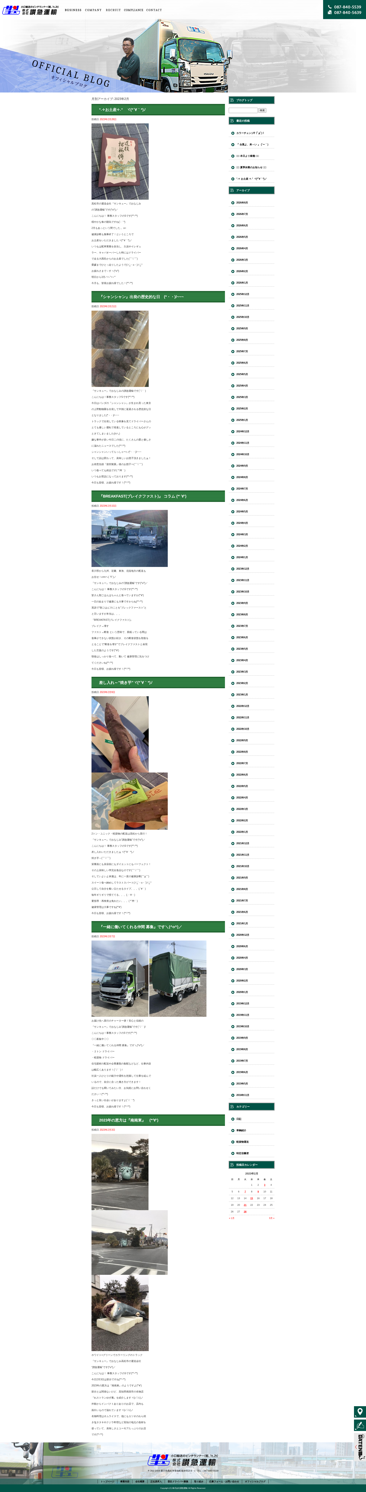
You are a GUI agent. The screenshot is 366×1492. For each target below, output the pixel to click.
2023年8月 (242, 614)
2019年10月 (242, 1026)
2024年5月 (242, 511)
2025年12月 (242, 294)
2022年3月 (242, 809)
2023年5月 (242, 648)
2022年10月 (242, 729)
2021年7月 (242, 900)
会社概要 (93, 10)
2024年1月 (242, 557)
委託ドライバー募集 (178, 1481)
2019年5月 (242, 1083)
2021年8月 (242, 889)
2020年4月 (242, 957)
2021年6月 (242, 912)
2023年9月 (242, 603)
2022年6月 (242, 774)
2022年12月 (242, 706)
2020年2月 (242, 980)
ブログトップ (244, 100)
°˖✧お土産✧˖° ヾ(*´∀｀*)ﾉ (122, 110)
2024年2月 (242, 545)
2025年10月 (242, 317)
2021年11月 (242, 854)
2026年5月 (242, 237)
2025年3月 (242, 397)
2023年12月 (242, 568)
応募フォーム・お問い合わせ (154, 10)
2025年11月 (242, 305)
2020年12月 (242, 934)
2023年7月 (242, 626)
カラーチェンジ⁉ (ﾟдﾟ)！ (250, 133)
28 (245, 1211)
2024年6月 (242, 500)
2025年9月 (242, 328)
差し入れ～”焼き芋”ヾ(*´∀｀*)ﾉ (125, 682)
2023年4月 (242, 660)
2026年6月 (242, 225)
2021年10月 (242, 866)
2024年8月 (242, 477)
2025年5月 (242, 374)
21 (245, 1205)
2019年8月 (242, 1049)
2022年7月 (242, 763)
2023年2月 (242, 683)
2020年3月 (242, 969)
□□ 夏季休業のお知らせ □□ (251, 167)
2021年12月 (242, 843)
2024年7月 (242, 488)
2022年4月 (242, 797)
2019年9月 (242, 1037)
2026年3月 (242, 259)
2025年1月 (242, 420)
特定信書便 (242, 1153)
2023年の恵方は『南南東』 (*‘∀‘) (128, 1120)
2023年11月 (242, 580)
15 (251, 1198)
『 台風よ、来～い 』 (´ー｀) (252, 144)
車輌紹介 (241, 1130)
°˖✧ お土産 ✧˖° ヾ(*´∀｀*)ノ (251, 178)
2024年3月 (242, 534)
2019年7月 (242, 1060)
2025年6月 (242, 362)
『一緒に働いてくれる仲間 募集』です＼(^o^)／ (140, 927)
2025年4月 (242, 385)
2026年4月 (242, 248)
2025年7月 (242, 351)
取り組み (134, 10)
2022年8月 (242, 751)
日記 (238, 1118)
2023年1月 (242, 694)
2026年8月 (242, 202)
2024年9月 (242, 465)
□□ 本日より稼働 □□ (247, 155)
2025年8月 (242, 339)
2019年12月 (242, 1003)
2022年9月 (242, 740)
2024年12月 (242, 431)
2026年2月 (242, 271)
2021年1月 (242, 923)
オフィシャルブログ (255, 1481)
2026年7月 (242, 214)
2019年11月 (242, 1015)
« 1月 (231, 1218)
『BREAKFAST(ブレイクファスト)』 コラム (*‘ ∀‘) (142, 496)
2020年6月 (242, 946)
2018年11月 (242, 1095)
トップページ (31, 10)
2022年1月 (242, 831)
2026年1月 (242, 282)
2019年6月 (242, 1072)
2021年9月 (242, 877)
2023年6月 (242, 637)
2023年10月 (242, 591)
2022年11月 (242, 717)
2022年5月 (242, 786)
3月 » (271, 1218)
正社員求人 (113, 10)
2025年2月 (242, 408)
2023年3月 (242, 671)
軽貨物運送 (242, 1141)
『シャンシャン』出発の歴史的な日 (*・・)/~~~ (141, 297)
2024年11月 (242, 442)
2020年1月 (242, 992)
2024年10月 (242, 454)
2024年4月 (242, 523)
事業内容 (73, 10)
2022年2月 (242, 820)
